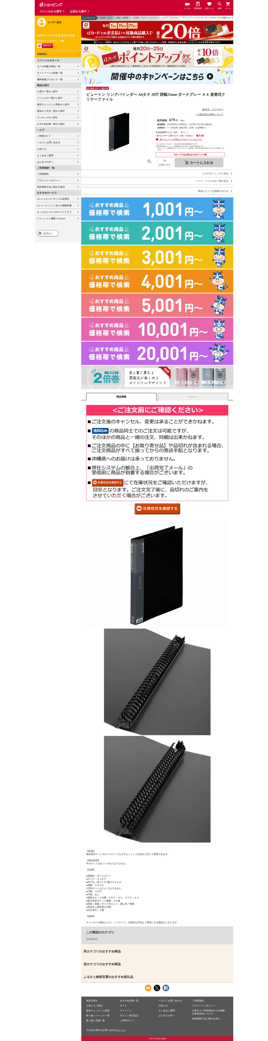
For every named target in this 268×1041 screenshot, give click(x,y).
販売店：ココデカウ (212, 109)
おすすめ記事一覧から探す (51, 124)
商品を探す (92, 1000)
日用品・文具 (106, 18)
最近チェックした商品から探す (53, 104)
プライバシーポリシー (48, 180)
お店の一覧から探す (47, 91)
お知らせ (41, 149)
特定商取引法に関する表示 (51, 187)
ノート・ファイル (170, 18)
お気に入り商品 (94, 1005)
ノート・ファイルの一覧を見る (212, 181)
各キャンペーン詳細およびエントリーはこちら (181, 139)
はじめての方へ (45, 162)
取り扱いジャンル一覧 (97, 1015)
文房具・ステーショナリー (145, 18)
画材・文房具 (122, 18)
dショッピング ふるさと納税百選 (54, 205)
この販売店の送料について (209, 114)
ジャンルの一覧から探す (50, 98)
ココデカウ (92, 939)
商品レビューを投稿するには (213, 191)
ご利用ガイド (44, 136)
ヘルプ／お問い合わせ (48, 142)
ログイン (48, 233)
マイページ (126, 1010)
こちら (122, 1030)
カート (123, 1005)
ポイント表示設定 (129, 1015)
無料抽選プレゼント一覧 (50, 79)
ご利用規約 (43, 174)
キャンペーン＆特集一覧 (50, 73)
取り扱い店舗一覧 (95, 1020)
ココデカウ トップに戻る (215, 173)
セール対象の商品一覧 (48, 66)
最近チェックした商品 (97, 1010)
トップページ (89, 18)
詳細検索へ (42, 54)
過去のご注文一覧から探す (51, 111)
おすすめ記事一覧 (129, 1000)
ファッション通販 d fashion (51, 218)
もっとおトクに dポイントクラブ (54, 212)
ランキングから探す (47, 117)
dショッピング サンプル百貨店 (53, 199)
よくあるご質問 (45, 155)
